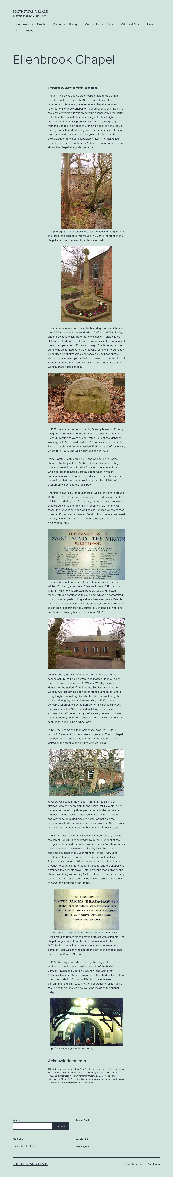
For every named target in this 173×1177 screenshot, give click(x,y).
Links (150, 24)
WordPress (154, 1164)
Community (92, 24)
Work (26, 24)
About (29, 30)
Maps (110, 24)
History (73, 24)
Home (16, 24)
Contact (17, 30)
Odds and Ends (130, 24)
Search (16, 1120)
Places (57, 24)
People (41, 24)
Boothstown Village (30, 11)
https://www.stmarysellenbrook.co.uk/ (70, 1048)
